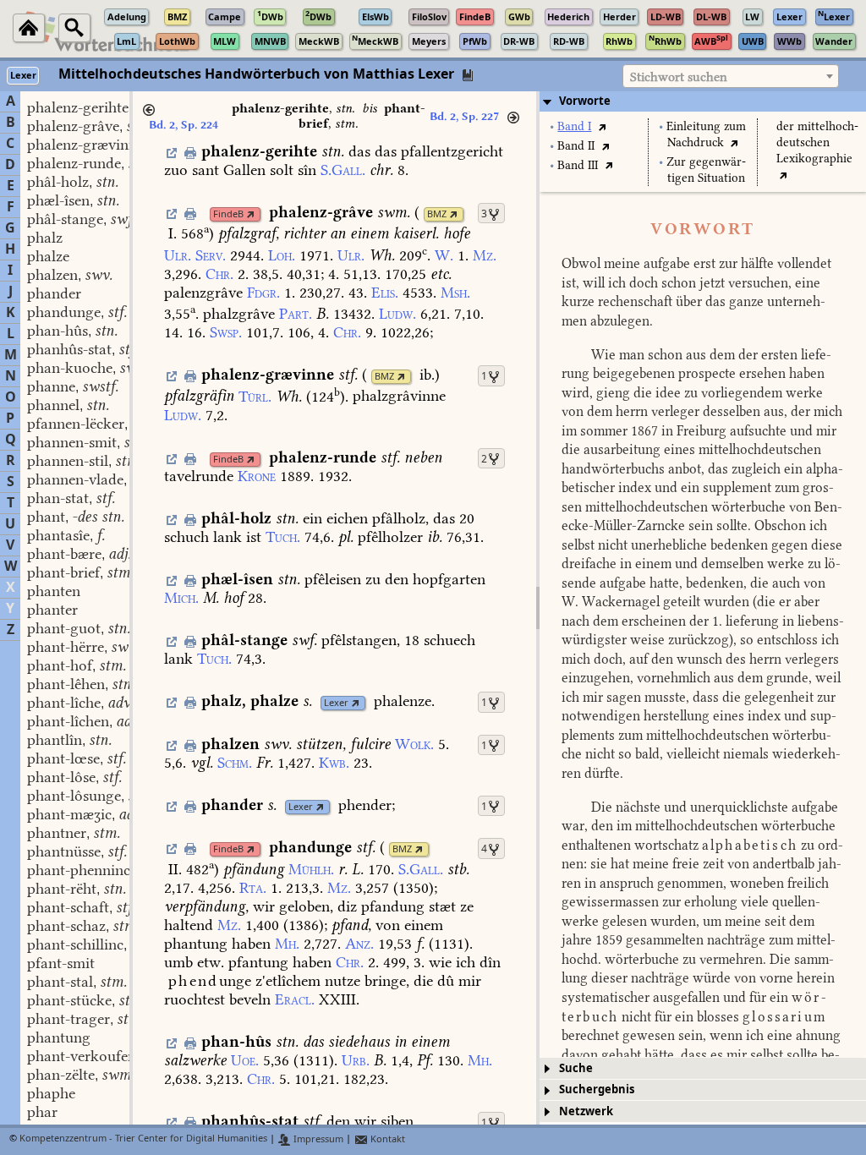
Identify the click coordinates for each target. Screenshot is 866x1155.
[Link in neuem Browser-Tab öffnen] (251, 214)
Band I (574, 126)
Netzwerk (586, 1111)
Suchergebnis (596, 1089)
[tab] (703, 101)
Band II (576, 146)
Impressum (317, 1139)
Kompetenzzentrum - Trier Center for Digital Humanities (143, 1139)
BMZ (437, 214)
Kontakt (386, 1139)
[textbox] (730, 77)
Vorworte (585, 101)
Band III (577, 165)
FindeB (228, 214)
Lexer (336, 703)
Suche (576, 1068)
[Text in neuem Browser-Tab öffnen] (602, 126)
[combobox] (730, 76)
